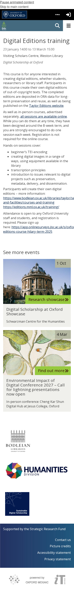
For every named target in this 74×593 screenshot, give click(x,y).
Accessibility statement (54, 552)
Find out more (51, 370)
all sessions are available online (43, 116)
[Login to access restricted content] (68, 14)
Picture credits (60, 546)
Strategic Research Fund (48, 529)
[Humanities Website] (37, 471)
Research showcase (46, 299)
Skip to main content (14, 6)
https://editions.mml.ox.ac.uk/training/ (31, 207)
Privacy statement (57, 559)
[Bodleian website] (18, 441)
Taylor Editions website (46, 105)
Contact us (63, 540)
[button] (57, 14)
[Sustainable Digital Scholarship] (17, 504)
